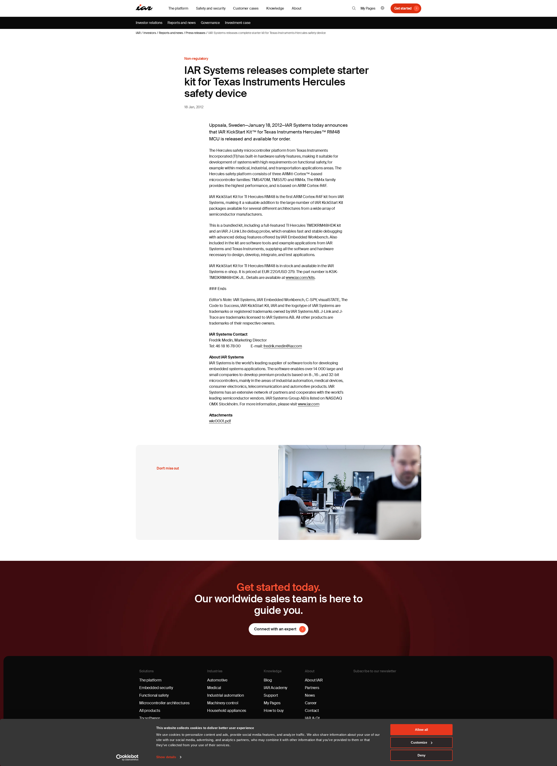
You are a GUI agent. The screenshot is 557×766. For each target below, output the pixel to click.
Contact (312, 710)
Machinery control (222, 703)
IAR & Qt (312, 718)
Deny (421, 755)
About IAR (313, 680)
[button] (354, 8)
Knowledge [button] (275, 8)
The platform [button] (178, 8)
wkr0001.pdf (220, 421)
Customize (419, 742)
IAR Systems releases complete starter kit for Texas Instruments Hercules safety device (267, 33)
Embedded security (156, 687)
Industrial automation (225, 695)
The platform (150, 680)
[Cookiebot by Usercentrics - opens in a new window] (127, 757)
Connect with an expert (275, 629)
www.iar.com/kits (300, 277)
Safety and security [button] (210, 8)
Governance (210, 22)
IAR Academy (275, 687)
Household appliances (226, 710)
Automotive (217, 680)
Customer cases (245, 8)
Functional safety (154, 695)
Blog (268, 680)
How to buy (273, 710)
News (310, 695)
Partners (312, 687)
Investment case (237, 22)
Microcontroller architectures (164, 703)
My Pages (368, 8)
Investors (149, 33)
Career (311, 703)
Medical (214, 687)
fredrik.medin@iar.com (282, 346)
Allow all (421, 729)
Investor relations (149, 22)
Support (271, 695)
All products (149, 710)
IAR (138, 33)
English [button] (382, 8)
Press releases (195, 33)
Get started (403, 8)
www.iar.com (308, 404)
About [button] (296, 8)
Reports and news (182, 22)
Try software (149, 718)
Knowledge (273, 671)
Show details (166, 757)
